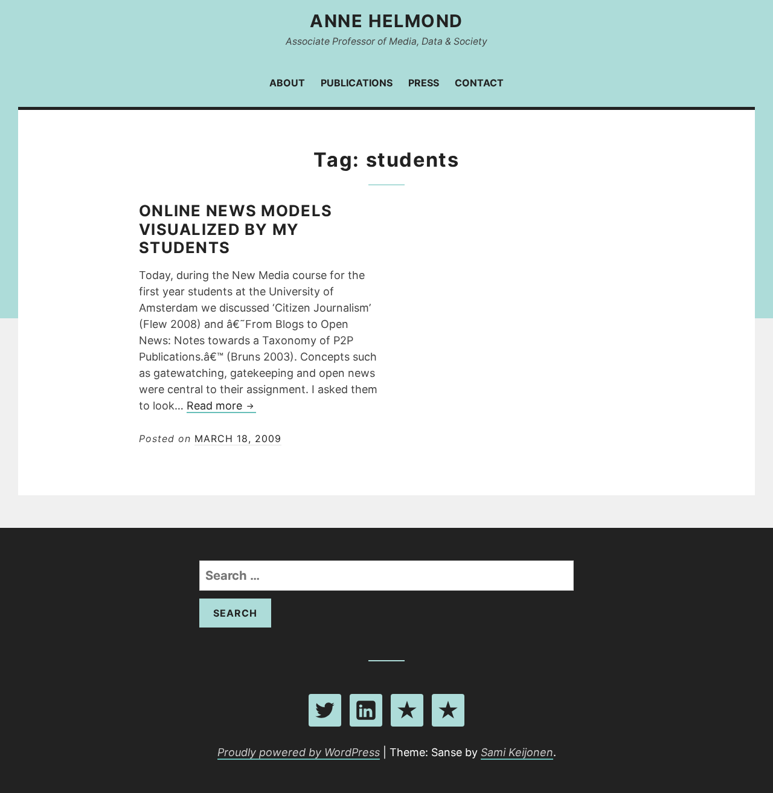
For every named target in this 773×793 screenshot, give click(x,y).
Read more (221, 406)
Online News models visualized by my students (235, 229)
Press (423, 83)
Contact (479, 83)
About (287, 83)
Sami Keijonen (517, 752)
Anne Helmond (386, 20)
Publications (357, 83)
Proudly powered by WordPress (298, 752)
